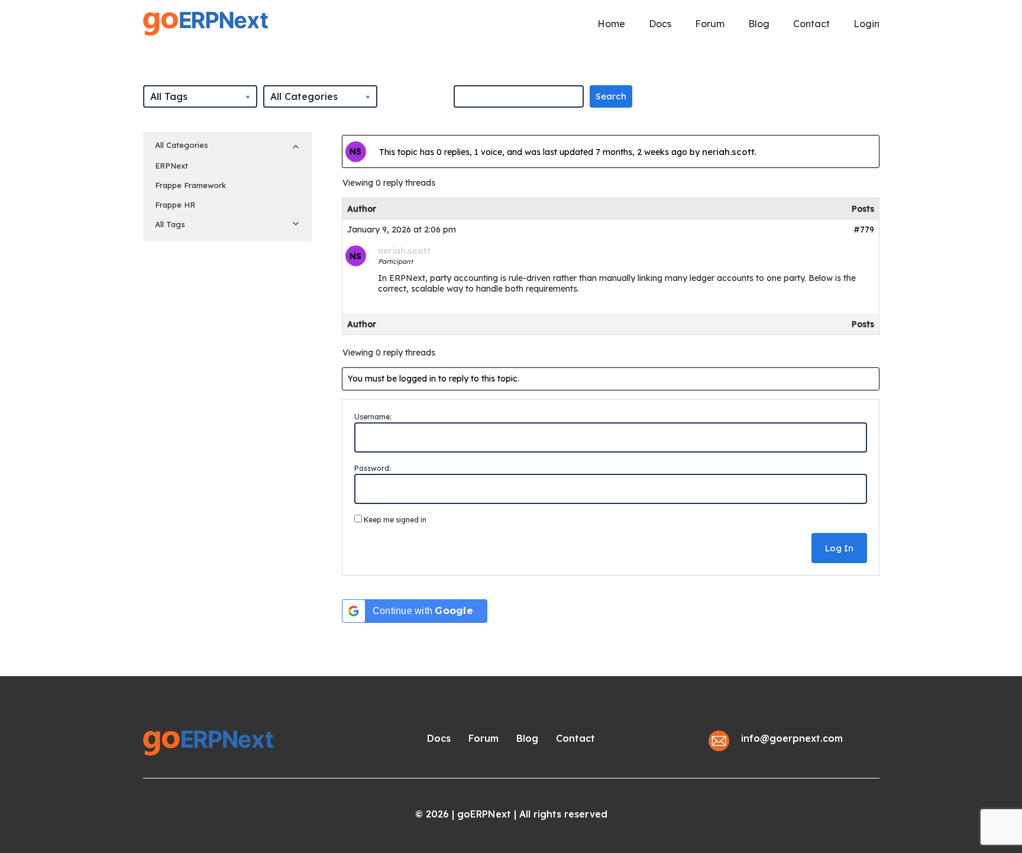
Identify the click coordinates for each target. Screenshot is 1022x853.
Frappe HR (175, 204)
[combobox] (200, 96)
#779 (863, 229)
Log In (839, 548)
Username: (373, 416)
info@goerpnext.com (792, 738)
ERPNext (171, 165)
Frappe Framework (190, 185)
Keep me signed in (395, 519)
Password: (372, 468)
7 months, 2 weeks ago (641, 152)
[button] (439, 738)
